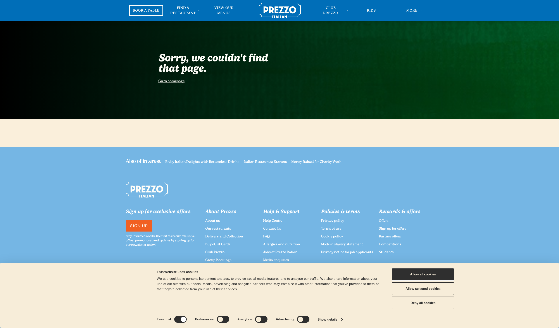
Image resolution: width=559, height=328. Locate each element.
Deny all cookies (423, 303)
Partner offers (390, 236)
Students (386, 252)
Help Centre (272, 220)
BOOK (146, 10)
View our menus (224, 11)
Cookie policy (332, 236)
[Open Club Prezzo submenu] (346, 11)
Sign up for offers (392, 228)
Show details (327, 319)
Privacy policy (332, 220)
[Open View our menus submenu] (240, 11)
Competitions (390, 244)
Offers (383, 220)
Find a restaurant (183, 11)
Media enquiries (276, 260)
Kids (371, 10)
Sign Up (139, 226)
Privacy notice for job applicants (347, 252)
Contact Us (272, 228)
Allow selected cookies (422, 288)
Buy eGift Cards (218, 244)
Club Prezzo (330, 11)
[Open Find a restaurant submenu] (199, 11)
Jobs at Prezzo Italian (280, 252)
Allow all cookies (423, 274)
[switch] (223, 319)
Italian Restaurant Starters (265, 162)
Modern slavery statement (342, 244)
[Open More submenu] (421, 11)
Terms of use (331, 228)
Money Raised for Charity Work (316, 162)
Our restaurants (218, 228)
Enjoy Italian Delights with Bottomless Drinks (202, 162)
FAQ (266, 236)
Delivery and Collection (224, 236)
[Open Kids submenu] (379, 11)
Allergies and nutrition (281, 244)
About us (212, 220)
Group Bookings (218, 260)
